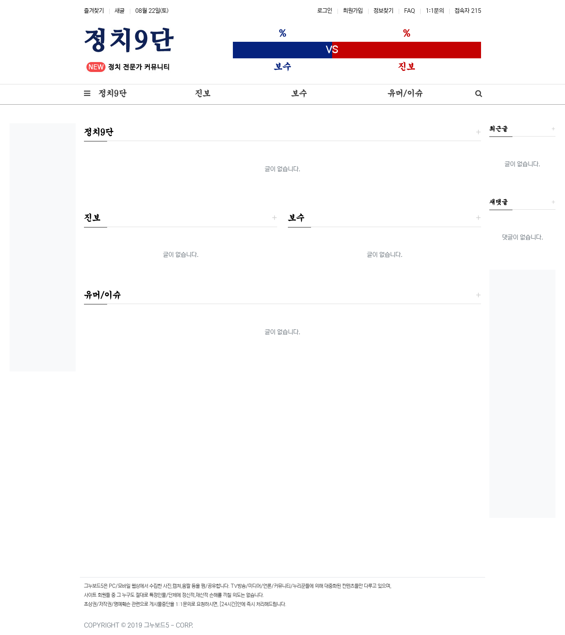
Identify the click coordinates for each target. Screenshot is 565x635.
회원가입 (353, 10)
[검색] (478, 94)
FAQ (409, 10)
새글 (119, 10)
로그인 (324, 10)
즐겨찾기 (94, 10)
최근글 (498, 128)
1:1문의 (435, 10)
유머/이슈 (102, 295)
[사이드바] (87, 94)
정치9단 (98, 132)
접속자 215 (468, 10)
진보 (92, 217)
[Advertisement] (43, 247)
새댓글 (498, 202)
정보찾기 (383, 10)
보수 (296, 217)
